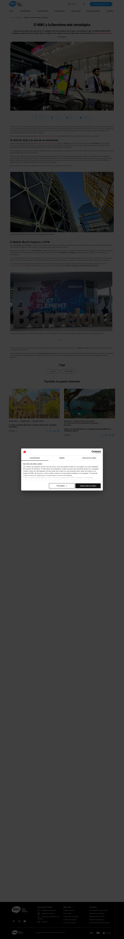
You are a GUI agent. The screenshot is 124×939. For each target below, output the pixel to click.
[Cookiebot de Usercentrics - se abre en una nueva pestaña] (93, 452)
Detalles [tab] (62, 458)
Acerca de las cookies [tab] (89, 458)
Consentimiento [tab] (35, 458)
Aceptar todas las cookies (88, 485)
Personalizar (61, 485)
